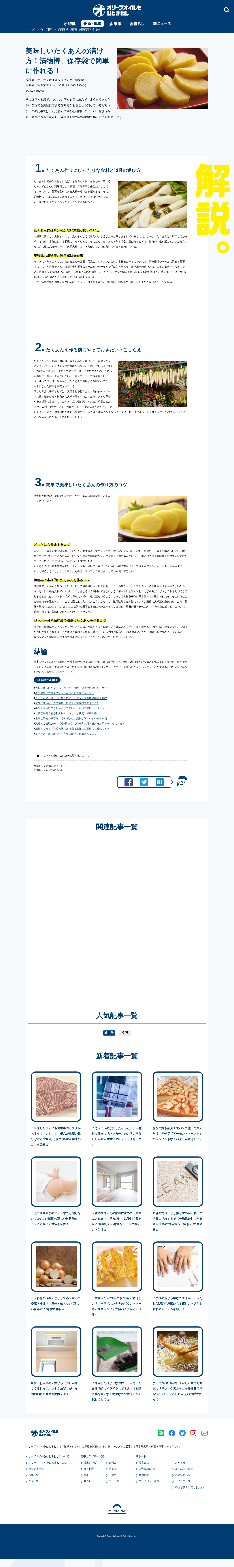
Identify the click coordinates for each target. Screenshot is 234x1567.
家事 (86, 1474)
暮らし (87, 1481)
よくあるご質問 (184, 1468)
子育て (113, 1474)
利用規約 (144, 1474)
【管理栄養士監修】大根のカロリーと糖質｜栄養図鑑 (66, 713)
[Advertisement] (82, 918)
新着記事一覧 (36, 1468)
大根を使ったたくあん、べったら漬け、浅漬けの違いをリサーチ (72, 687)
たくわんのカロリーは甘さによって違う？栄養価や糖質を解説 (71, 698)
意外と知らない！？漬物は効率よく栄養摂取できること (67, 703)
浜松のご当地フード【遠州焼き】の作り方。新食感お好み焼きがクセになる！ (80, 723)
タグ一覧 (34, 1481)
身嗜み (113, 1462)
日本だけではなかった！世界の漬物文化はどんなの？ (66, 733)
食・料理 (89, 1468)
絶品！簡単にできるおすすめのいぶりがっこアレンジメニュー (71, 708)
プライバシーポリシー (151, 1481)
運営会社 (144, 1462)
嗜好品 (113, 1468)
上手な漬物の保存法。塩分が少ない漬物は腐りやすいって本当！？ (73, 718)
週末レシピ (90, 1462)
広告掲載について (149, 1468)
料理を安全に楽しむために (190, 1487)
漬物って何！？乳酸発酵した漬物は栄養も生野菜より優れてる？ (72, 728)
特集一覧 (34, 1474)
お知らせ (180, 1462)
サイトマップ (182, 1481)
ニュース (114, 1481)
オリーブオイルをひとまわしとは (48, 1462)
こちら (85, 755)
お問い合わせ (182, 1474)
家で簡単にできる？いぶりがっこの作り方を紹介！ (64, 692)
